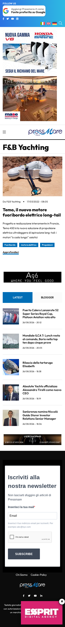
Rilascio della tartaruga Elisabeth (38, 364)
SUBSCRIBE (24, 554)
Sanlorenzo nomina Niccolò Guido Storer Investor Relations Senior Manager (40, 415)
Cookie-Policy (39, 574)
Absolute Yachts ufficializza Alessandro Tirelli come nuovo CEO (42, 389)
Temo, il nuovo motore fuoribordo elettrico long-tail (32, 212)
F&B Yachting (13, 201)
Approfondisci (11, 252)
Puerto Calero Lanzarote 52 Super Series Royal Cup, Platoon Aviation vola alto (40, 313)
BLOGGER (47, 297)
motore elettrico (28, 244)
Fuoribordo (10, 244)
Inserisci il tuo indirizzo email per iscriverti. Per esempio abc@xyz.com (30, 525)
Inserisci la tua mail (21, 507)
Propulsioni (47, 244)
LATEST (18, 297)
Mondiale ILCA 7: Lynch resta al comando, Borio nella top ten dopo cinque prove (41, 339)
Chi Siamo (21, 574)
